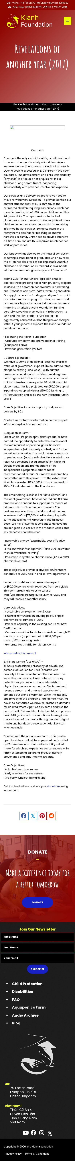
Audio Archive (25, 1015)
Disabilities (22, 991)
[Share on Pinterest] (42, 816)
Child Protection (27, 983)
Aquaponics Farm (29, 1007)
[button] (37, 902)
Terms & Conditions (37, 1154)
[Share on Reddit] (51, 816)
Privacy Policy (13, 1154)
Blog (16, 1023)
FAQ (16, 999)
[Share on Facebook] (23, 816)
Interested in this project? (20, 653)
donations (53, 786)
